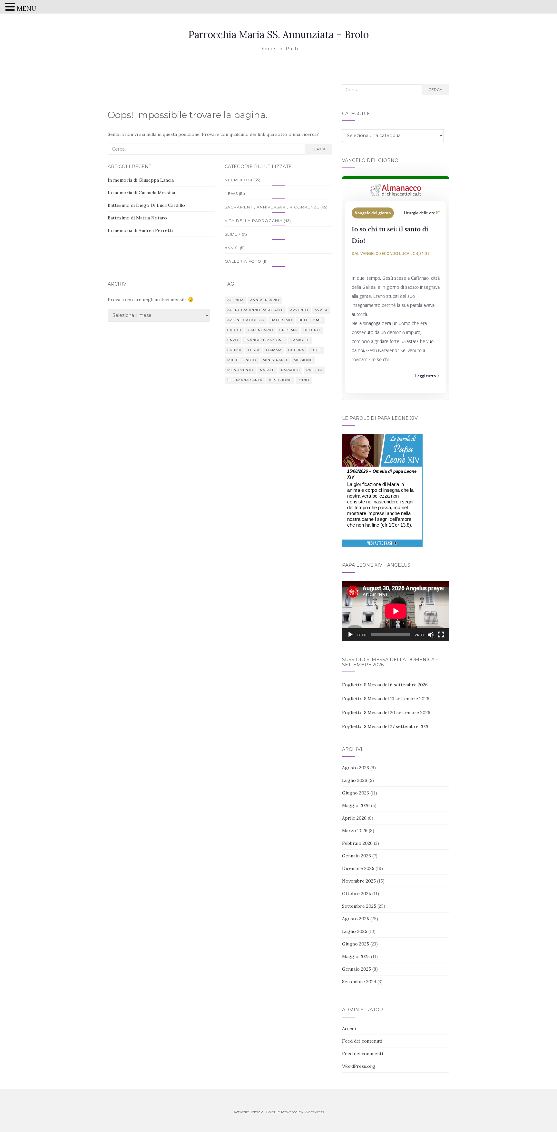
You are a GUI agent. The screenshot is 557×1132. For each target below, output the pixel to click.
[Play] (350, 635)
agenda (235, 300)
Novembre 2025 (359, 881)
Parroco (290, 370)
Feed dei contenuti (362, 1041)
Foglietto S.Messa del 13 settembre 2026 (385, 699)
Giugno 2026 (355, 793)
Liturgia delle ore (420, 213)
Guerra (296, 350)
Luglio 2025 (354, 931)
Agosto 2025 (355, 919)
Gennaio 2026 (356, 856)
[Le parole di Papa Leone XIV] (382, 438)
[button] (11, 7)
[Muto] (430, 635)
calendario (260, 330)
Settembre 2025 (359, 906)
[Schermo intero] (441, 635)
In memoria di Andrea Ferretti (140, 230)
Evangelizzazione (264, 340)
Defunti (311, 330)
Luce (316, 350)
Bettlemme (310, 320)
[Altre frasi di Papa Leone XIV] (382, 546)
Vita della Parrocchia (254, 220)
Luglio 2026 (354, 780)
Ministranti (275, 360)
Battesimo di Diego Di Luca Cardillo (146, 205)
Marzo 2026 (354, 831)
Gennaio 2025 (356, 969)
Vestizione (280, 380)
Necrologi (238, 179)
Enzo (232, 340)
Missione (303, 360)
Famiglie (300, 340)
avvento (299, 310)
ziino (303, 380)
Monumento (240, 370)
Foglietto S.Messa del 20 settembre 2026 (386, 712)
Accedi (349, 1028)
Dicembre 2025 (358, 868)
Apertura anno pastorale (255, 310)
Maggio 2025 (356, 956)
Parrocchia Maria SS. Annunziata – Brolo (278, 34)
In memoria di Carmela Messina (141, 193)
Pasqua (314, 370)
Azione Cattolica (245, 320)
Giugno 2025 (355, 944)
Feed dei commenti (362, 1053)
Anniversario (264, 300)
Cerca (318, 149)
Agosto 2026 (355, 768)
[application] (395, 611)
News (231, 193)
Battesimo (281, 320)
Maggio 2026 (356, 805)
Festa (253, 350)
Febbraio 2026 (357, 843)
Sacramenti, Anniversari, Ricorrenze (272, 207)
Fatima (234, 350)
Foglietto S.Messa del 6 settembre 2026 (385, 685)
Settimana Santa (244, 380)
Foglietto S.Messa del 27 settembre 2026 (386, 726)
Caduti (234, 330)
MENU (26, 8)
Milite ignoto (241, 360)
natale (267, 370)
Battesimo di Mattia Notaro (137, 218)
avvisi (321, 310)
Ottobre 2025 (356, 893)
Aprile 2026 (354, 818)
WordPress (314, 1111)
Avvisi (232, 247)
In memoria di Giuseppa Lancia (141, 180)
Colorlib (273, 1111)
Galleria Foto (243, 261)
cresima (288, 330)
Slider (233, 234)
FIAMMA (274, 350)
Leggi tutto (425, 376)
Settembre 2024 (359, 982)
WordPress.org (358, 1066)
